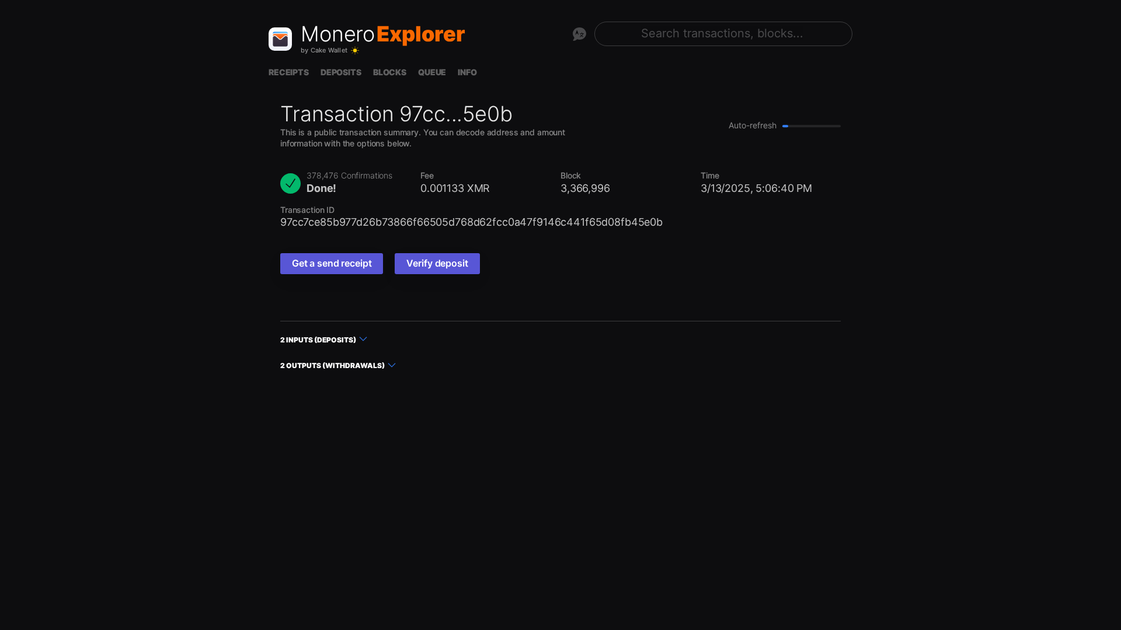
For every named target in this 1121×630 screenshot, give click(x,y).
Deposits (341, 72)
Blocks (389, 72)
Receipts (289, 72)
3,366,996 (585, 188)
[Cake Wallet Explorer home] (280, 39)
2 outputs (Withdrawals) (332, 365)
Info (467, 72)
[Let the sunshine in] (355, 51)
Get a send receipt (331, 263)
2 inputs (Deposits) (318, 339)
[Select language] (579, 34)
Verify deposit (437, 263)
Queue (432, 72)
